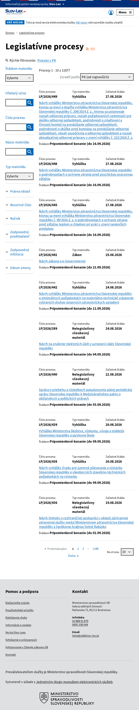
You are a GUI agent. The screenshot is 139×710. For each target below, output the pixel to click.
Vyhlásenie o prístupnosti (21, 640)
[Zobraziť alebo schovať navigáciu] (110, 12)
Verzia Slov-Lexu (15, 632)
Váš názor (82, 22)
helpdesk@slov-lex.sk (85, 635)
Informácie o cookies (18, 625)
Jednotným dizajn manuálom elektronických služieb (74, 682)
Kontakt (10, 654)
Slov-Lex (55, 4)
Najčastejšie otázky (17, 602)
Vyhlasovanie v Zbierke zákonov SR (26, 647)
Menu (123, 12)
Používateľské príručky (19, 610)
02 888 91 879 (80, 621)
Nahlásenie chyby (16, 617)
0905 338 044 (80, 624)
